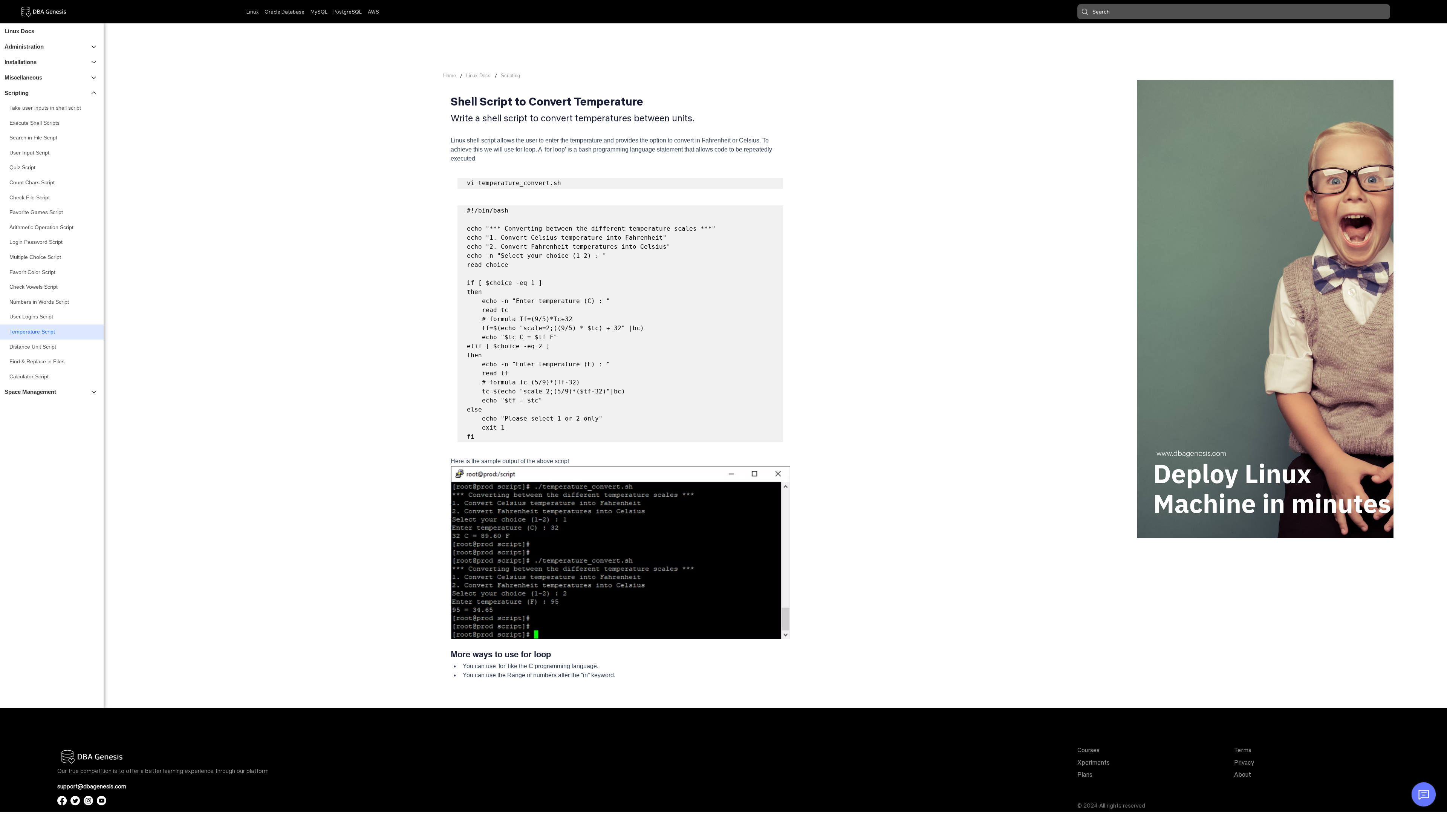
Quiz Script (22, 167)
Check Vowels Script (33, 287)
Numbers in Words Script (39, 302)
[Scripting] (94, 93)
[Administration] (94, 46)
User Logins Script (31, 317)
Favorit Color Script (32, 272)
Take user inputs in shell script (45, 108)
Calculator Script (29, 376)
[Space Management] (94, 391)
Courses (1088, 750)
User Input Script (29, 153)
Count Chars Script (32, 182)
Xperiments (1093, 762)
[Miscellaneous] (94, 77)
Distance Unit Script (32, 347)
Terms (1242, 750)
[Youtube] (101, 800)
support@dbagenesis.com (91, 786)
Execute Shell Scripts (34, 123)
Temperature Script (32, 332)
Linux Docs (19, 31)
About (1242, 774)
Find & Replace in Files (36, 361)
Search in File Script (33, 138)
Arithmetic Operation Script (41, 227)
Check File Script (29, 197)
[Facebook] (62, 800)
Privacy (1244, 762)
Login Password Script (36, 242)
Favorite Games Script (36, 212)
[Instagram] (88, 800)
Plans (1084, 774)
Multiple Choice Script (35, 257)
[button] (1233, 12)
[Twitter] (75, 800)
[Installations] (94, 62)
